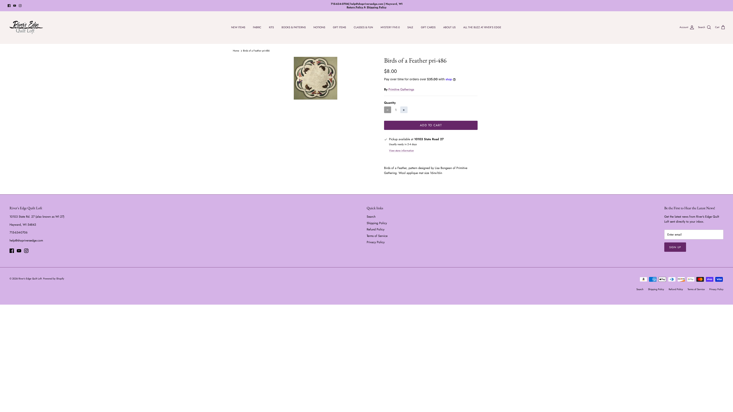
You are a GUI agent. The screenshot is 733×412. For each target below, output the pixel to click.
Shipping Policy (377, 223)
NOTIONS (319, 27)
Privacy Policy (376, 242)
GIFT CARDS (428, 27)
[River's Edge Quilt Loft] (26, 27)
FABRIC (257, 27)
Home (236, 50)
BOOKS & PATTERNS (294, 27)
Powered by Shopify (53, 278)
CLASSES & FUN (363, 27)
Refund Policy (375, 229)
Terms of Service (377, 236)
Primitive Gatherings (401, 89)
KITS (271, 27)
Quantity (390, 103)
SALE (410, 27)
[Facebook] (9, 5)
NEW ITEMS (238, 27)
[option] (315, 78)
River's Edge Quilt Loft (30, 278)
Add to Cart (431, 125)
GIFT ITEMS (339, 27)
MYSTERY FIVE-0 (390, 27)
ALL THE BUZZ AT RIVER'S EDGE (482, 27)
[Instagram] (20, 5)
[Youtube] (14, 5)
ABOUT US (449, 27)
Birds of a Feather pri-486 (256, 50)
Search (371, 216)
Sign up (675, 247)
